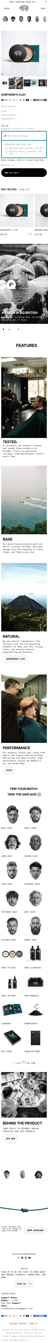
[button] (7, 8)
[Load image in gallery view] (4, 83)
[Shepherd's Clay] (16, 210)
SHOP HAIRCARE (35, 1230)
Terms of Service (32, 1333)
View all (24, 189)
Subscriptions (27, 1336)
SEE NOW (10, 1138)
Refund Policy (38, 1330)
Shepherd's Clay (9, 230)
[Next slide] (18, 329)
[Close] (45, 2)
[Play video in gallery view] (12, 83)
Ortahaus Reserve (18, 1340)
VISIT (9, 770)
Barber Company (10, 1336)
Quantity (6, 165)
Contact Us (8, 1330)
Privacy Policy (22, 1330)
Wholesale (40, 1336)
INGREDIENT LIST (15, 659)
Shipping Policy (15, 1333)
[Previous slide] (9, 329)
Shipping (5, 128)
